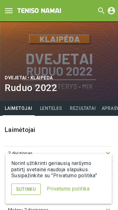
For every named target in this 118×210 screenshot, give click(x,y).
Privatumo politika (68, 189)
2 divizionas (60, 153)
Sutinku (26, 189)
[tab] (19, 108)
